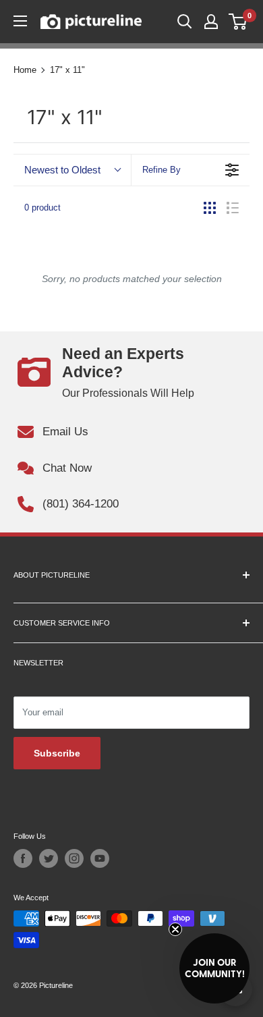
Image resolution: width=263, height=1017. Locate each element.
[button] (214, 968)
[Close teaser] (175, 929)
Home (24, 70)
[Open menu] (20, 21)
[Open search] (184, 21)
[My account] (211, 21)
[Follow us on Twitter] (48, 858)
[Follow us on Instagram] (74, 858)
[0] (238, 21)
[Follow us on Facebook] (22, 858)
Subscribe (57, 753)
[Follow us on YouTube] (99, 858)
